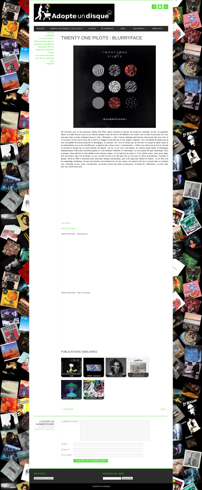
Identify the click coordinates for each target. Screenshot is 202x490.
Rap (48, 44)
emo (36, 58)
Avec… (124, 28)
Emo (45, 41)
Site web (66, 455)
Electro (51, 38)
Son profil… (140, 28)
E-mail (65, 450)
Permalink (50, 64)
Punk (45, 44)
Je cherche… (108, 28)
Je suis (92, 28)
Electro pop (38, 41)
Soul (49, 47)
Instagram (160, 6)
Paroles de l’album (68, 228)
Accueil (41, 28)
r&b (40, 58)
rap (44, 58)
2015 (44, 38)
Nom (64, 444)
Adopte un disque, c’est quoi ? (66, 28)
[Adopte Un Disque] (74, 21)
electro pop (49, 55)
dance (42, 55)
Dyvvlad (51, 33)
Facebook (154, 6)
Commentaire (70, 421)
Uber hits (157, 28)
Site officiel (65, 223)
